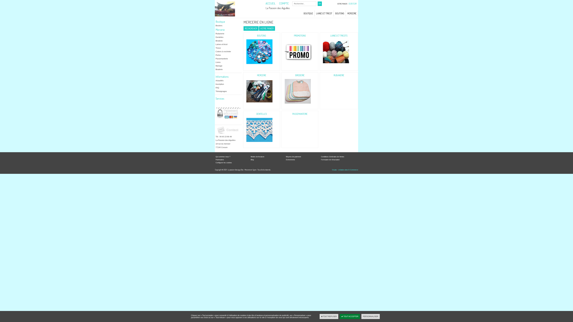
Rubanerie (220, 34)
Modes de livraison (257, 157)
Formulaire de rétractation (330, 160)
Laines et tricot (221, 44)
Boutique (308, 13)
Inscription (220, 84)
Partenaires (220, 160)
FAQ (217, 88)
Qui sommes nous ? (223, 157)
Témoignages (221, 91)
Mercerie (351, 13)
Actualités (220, 81)
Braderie (219, 69)
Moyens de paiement (293, 157)
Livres (218, 62)
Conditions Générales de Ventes (332, 157)
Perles (218, 55)
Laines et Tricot (324, 13)
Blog (252, 160)
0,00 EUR (353, 3)
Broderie (219, 41)
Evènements (290, 160)
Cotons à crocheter (223, 52)
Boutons (339, 13)
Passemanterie (222, 59)
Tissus (218, 48)
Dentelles (219, 37)
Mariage (219, 66)
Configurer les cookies (224, 163)
